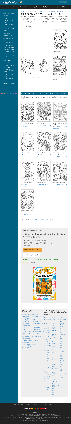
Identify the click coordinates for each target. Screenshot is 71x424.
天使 (53, 394)
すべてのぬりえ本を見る (31, 255)
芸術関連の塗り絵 (26, 325)
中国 (53, 383)
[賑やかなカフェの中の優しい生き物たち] (60, 75)
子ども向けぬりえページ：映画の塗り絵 (32, 336)
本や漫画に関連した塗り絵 (28, 342)
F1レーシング (47, 317)
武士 (61, 340)
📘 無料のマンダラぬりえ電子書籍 (9, 93)
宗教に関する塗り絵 (27, 347)
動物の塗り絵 (7, 33)
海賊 (61, 345)
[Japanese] (46, 408)
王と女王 (62, 351)
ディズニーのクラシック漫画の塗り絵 (31, 327)
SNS (45, 323)
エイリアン (47, 334)
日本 (61, 330)
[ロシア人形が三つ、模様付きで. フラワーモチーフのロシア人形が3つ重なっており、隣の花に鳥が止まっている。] (27, 180)
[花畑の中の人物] (60, 48)
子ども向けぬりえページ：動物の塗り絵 (32, 321)
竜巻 (61, 355)
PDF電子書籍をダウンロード (32, 250)
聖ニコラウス (63, 360)
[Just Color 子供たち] (13, 2)
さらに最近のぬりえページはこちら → (43, 219)
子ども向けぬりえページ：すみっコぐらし (56, 11)
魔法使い (62, 377)
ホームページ (4, 7)
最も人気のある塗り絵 (34, 7)
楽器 (61, 338)
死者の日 (62, 343)
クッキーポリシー (44, 404)
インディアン (47, 332)
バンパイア (55, 325)
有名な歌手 (62, 334)
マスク (53, 363)
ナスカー (46, 389)
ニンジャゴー (55, 317)
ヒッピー (54, 337)
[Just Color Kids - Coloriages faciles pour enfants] (30, 408)
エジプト (46, 336)
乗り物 (53, 387)
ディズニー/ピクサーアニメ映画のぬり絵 (32, 329)
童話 (61, 356)
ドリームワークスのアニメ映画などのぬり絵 (33, 331)
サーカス (46, 358)
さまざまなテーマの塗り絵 (28, 319)
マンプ (53, 364)
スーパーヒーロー (26, 338)
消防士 (61, 347)
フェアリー (55, 343)
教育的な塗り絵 (7, 35)
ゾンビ (46, 373)
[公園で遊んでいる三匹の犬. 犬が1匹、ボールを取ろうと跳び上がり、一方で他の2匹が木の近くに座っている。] (60, 180)
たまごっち (47, 376)
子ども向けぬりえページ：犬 (60, 184)
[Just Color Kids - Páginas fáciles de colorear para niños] (32, 408)
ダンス (46, 380)
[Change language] (69, 2)
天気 (61, 317)
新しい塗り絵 (23, 7)
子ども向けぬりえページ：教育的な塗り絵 (32, 323)
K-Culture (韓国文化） (27, 346)
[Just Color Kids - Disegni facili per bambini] (38, 408)
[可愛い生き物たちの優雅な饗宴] (27, 75)
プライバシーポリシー (53, 404)
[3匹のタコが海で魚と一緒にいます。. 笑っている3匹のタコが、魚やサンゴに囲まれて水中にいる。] (27, 208)
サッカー (46, 360)
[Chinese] (43, 408)
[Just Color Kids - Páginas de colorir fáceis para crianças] (35, 408)
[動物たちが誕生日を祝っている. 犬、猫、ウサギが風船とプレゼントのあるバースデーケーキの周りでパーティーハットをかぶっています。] (44, 150)
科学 (61, 353)
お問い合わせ (33, 404)
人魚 (53, 388)
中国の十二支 (55, 385)
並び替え (22, 26)
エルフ (46, 341)
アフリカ (46, 327)
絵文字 (61, 358)
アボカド (46, 328)
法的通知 (38, 404)
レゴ (53, 377)
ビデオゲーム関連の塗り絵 (28, 344)
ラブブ (53, 375)
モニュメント (55, 366)
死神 (61, 341)
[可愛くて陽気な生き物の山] (44, 75)
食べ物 (61, 371)
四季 (53, 392)
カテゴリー (13, 7)
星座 (61, 332)
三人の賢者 (55, 381)
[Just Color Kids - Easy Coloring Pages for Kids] (26, 408)
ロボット (54, 379)
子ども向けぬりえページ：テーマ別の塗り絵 (35, 11)
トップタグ (27, 404)
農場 (61, 370)
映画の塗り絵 (7, 60)
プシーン (54, 345)
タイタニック (47, 374)
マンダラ (5, 18)
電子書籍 (64, 7)
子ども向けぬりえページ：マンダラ (30, 314)
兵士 (53, 390)
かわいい (46, 352)
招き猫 (61, 326)
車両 (61, 368)
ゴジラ (46, 356)
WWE (45, 325)
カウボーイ (47, 343)
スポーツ (46, 371)
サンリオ (46, 362)
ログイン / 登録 (63, 2)
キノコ (46, 354)
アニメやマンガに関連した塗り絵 (30, 340)
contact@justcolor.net (30, 418)
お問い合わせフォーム (60, 417)
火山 (61, 349)
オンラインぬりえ (55, 7)
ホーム (22, 11)
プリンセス (55, 346)
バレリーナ (55, 323)
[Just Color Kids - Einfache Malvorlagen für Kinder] (41, 408)
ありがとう (47, 330)
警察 (61, 364)
